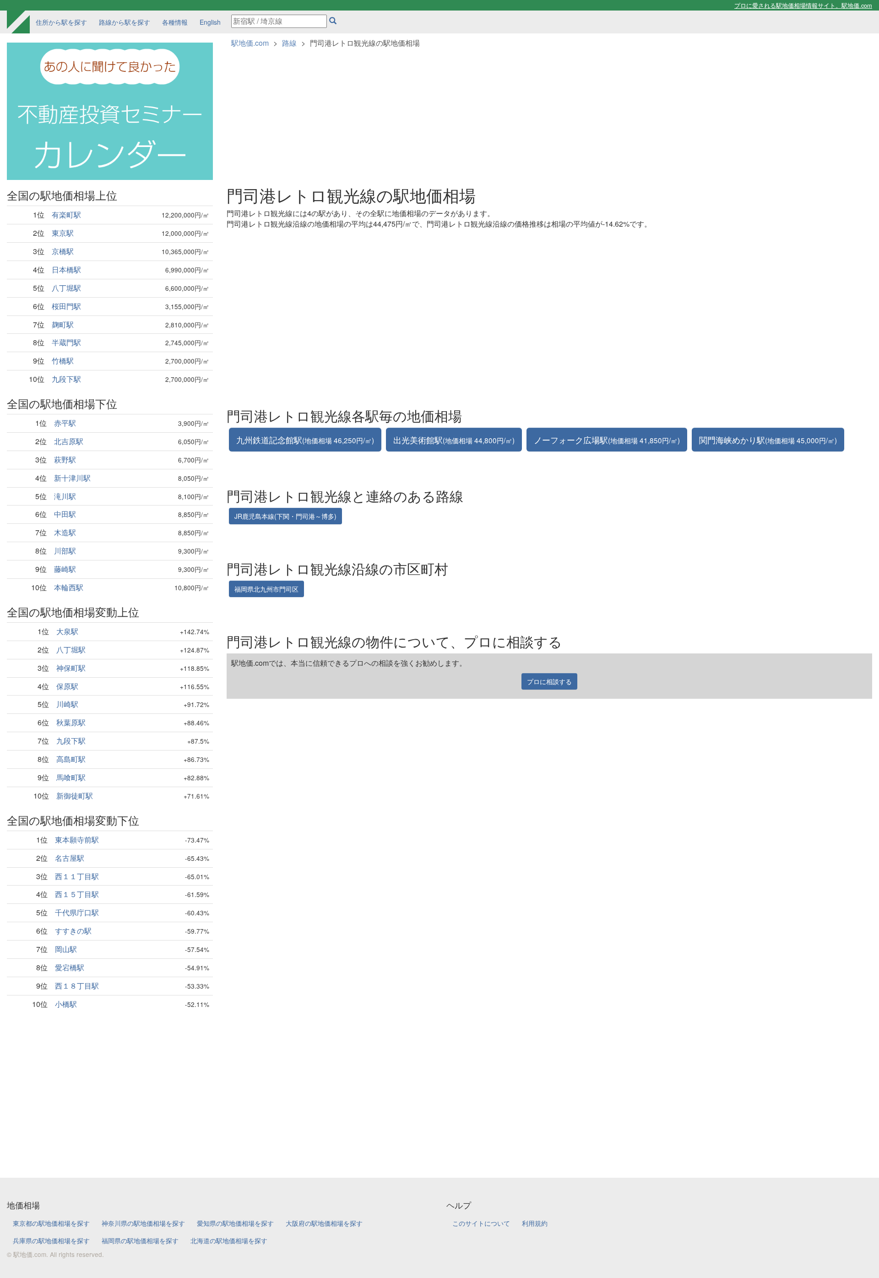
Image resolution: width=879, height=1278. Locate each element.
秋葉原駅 (71, 722)
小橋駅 (66, 1004)
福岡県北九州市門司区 (266, 588)
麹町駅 (63, 324)
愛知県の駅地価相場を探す (235, 1223)
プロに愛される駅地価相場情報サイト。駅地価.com (803, 5)
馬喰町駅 (71, 777)
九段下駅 (66, 379)
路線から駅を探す (124, 22)
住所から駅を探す (61, 22)
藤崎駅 (65, 569)
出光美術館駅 (454, 440)
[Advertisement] (110, 1086)
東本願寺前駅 (77, 839)
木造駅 (65, 532)
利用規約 (535, 1223)
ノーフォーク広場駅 (607, 440)
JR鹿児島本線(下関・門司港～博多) (285, 516)
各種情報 (175, 22)
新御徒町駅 (74, 795)
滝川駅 (65, 496)
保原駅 (67, 686)
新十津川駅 (72, 478)
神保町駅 (71, 668)
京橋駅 (63, 251)
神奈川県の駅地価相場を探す (143, 1223)
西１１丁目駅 (77, 876)
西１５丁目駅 (77, 894)
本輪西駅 (68, 587)
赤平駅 (65, 423)
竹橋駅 (63, 360)
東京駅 (63, 233)
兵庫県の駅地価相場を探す (51, 1240)
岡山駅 (66, 949)
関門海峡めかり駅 (768, 440)
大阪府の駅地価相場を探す (324, 1223)
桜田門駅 (66, 306)
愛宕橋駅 (69, 967)
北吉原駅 (68, 441)
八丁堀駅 (66, 288)
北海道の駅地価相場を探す (228, 1240)
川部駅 (65, 550)
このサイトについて (481, 1223)
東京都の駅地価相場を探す (51, 1223)
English (210, 22)
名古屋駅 (69, 858)
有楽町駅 (66, 214)
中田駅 (65, 514)
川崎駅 (67, 704)
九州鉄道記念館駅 (305, 440)
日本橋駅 (66, 269)
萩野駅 (65, 459)
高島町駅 (71, 759)
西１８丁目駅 (77, 985)
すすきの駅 (73, 930)
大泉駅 (67, 631)
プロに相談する (549, 681)
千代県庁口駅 (77, 912)
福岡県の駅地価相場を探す (140, 1240)
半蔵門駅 (66, 342)
